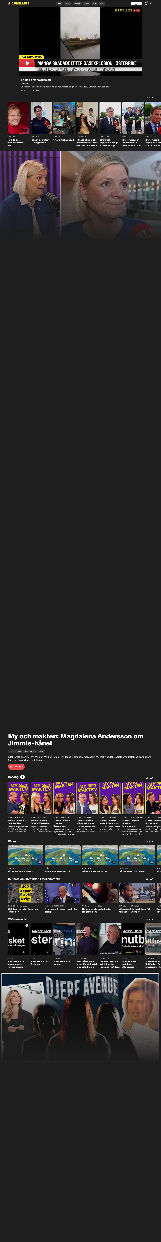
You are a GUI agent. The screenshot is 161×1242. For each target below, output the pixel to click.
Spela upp (18, 767)
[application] (80, 41)
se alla (149, 98)
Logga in (136, 3)
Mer (102, 3)
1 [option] (22, 777)
